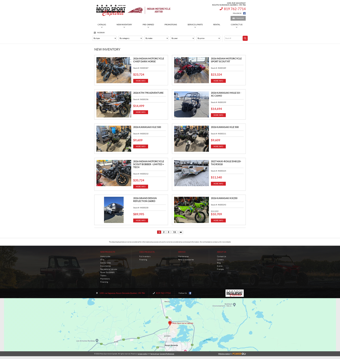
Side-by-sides (105, 263)
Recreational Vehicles (108, 269)
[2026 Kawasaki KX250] (191, 210)
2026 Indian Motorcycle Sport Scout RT (226, 60)
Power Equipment (107, 272)
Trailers (103, 275)
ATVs (102, 260)
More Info (140, 81)
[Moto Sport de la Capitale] (133, 10)
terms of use (155, 354)
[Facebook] (244, 13)
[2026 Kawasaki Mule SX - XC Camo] (191, 104)
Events (219, 266)
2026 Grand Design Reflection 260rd (145, 199)
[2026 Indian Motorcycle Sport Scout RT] (191, 70)
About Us (221, 252)
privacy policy (142, 354)
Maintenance (183, 256)
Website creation (224, 354)
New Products (107, 252)
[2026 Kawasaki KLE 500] (113, 139)
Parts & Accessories (186, 260)
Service (182, 252)
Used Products (146, 252)
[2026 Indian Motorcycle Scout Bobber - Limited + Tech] (113, 173)
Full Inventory (145, 256)
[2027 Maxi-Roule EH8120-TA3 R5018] (191, 173)
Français (240, 18)
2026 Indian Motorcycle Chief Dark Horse (148, 60)
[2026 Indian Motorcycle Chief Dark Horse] (113, 70)
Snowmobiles (105, 266)
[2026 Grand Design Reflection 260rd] (113, 210)
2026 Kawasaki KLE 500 (147, 127)
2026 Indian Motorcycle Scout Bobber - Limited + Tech (148, 164)
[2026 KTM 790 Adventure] (113, 104)
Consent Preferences (167, 354)
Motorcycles (105, 256)
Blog (219, 263)
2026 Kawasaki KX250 (224, 198)
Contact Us (221, 256)
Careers (220, 260)
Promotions (105, 279)
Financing (104, 282)
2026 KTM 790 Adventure (148, 92)
